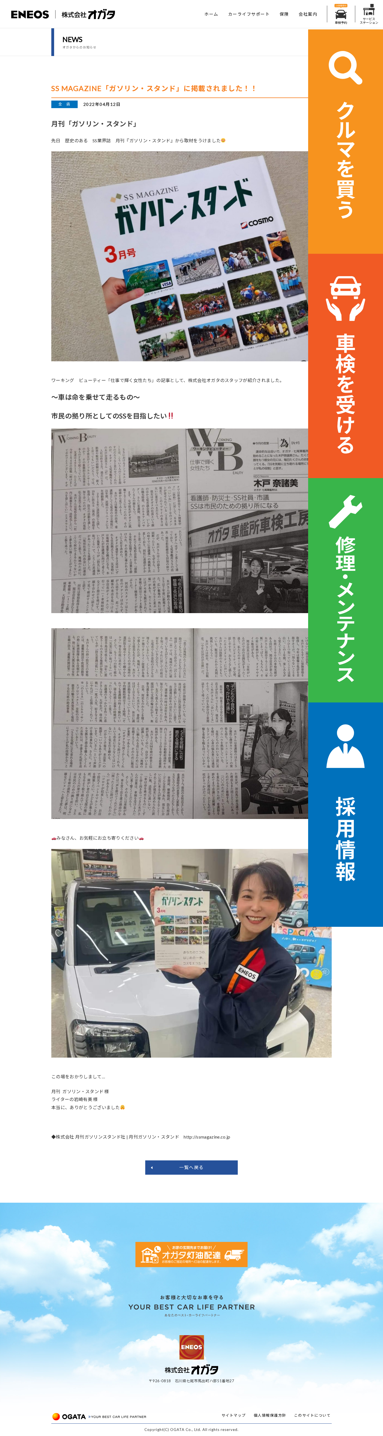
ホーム (211, 14)
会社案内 (308, 14)
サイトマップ (234, 1415)
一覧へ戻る (191, 1167)
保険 (284, 14)
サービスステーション (369, 20)
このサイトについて (312, 1415)
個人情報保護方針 (270, 1415)
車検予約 (341, 22)
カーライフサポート (249, 14)
